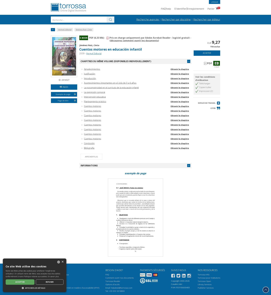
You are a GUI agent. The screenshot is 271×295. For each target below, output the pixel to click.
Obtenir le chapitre (180, 69)
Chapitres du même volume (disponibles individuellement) (116, 61)
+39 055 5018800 (117, 291)
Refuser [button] (50, 282)
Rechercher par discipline (176, 19)
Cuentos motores (92, 106)
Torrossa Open (204, 281)
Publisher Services (206, 288)
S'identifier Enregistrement (189, 8)
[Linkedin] (183, 276)
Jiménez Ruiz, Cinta (89, 45)
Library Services (204, 284)
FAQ (107, 274)
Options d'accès (112, 284)
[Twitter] (178, 276)
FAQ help (166, 8)
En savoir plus (53, 276)
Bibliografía (89, 148)
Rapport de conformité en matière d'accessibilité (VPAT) (75, 288)
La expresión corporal (94, 92)
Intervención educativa (95, 96)
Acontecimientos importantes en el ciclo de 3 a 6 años (110, 82)
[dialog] (34, 275)
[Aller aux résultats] (110, 19)
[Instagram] (189, 276)
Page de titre (63, 100)
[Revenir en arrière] (53, 29)
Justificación (89, 73)
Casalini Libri (176, 284)
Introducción (90, 78)
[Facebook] (173, 276)
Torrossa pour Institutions (209, 278)
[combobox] (82, 19)
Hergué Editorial (93, 53)
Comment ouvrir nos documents (119, 278)
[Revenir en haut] (266, 290)
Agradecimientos (92, 69)
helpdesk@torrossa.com (121, 288)
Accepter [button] (20, 282)
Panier (213, 8)
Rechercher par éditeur (206, 19)
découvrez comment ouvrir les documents (134, 40)
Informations (89, 165)
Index (65, 87)
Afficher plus (91, 156)
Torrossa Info (203, 274)
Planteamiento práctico (95, 101)
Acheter (207, 53)
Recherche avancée (147, 19)
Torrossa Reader (112, 281)
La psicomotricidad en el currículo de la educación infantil (111, 87)
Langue (214, 2)
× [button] (62, 262)
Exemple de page (63, 94)
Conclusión (89, 143)
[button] (209, 103)
